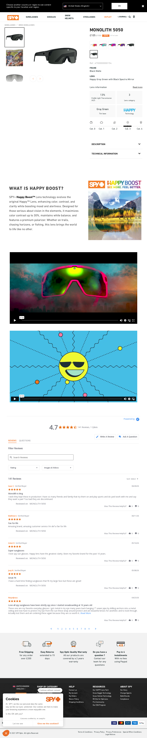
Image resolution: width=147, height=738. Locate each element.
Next (40, 79)
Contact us (73, 690)
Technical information (105, 154)
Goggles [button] (51, 17)
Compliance (124, 699)
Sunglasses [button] (32, 17)
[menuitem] (31, 17)
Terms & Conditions (85, 732)
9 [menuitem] (89, 629)
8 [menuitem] (85, 629)
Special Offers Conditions (132, 732)
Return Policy (74, 699)
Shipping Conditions (76, 702)
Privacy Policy (99, 732)
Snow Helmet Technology (102, 696)
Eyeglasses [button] (89, 17)
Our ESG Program (99, 705)
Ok (119, 6)
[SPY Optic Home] (13, 17)
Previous (33, 79)
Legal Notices (110, 734)
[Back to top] (140, 731)
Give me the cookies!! (48, 723)
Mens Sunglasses (26, 25)
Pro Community (98, 702)
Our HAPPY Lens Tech (101, 690)
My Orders (73, 696)
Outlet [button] (108, 17)
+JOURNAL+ (122, 17)
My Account (73, 693)
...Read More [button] (85, 613)
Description (98, 144)
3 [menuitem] (65, 629)
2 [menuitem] (61, 629)
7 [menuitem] (81, 629)
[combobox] (24, 467)
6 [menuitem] (77, 629)
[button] (6, 733)
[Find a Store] (134, 16)
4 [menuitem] (69, 629)
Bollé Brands (125, 696)
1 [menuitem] (58, 629)
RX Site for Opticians (100, 699)
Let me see (18, 723)
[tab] (105, 436)
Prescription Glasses (44, 693)
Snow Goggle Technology (102, 693)
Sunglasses (10, 25)
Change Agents (125, 693)
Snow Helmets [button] (69, 17)
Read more (137, 87)
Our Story (123, 690)
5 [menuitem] (73, 629)
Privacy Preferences (113, 732)
